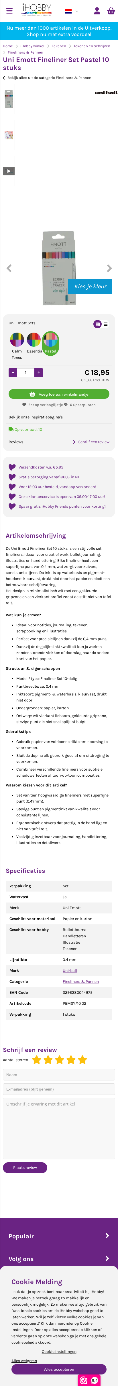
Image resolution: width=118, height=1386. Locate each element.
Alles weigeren (24, 1360)
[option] (9, 99)
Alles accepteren (59, 1369)
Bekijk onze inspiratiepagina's (36, 417)
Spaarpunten (83, 405)
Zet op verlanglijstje (45, 405)
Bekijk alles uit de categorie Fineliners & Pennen (49, 77)
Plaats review (25, 1167)
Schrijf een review (93, 441)
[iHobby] (36, 10)
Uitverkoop (98, 28)
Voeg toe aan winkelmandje (63, 394)
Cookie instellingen (59, 1351)
